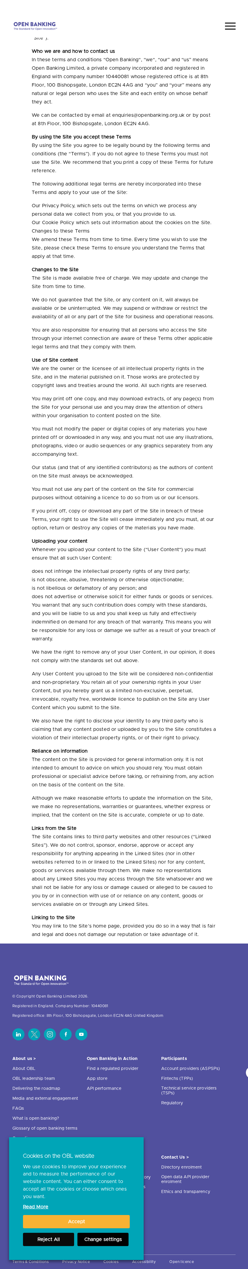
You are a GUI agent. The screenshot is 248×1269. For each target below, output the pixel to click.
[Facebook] (66, 1034)
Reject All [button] (49, 1239)
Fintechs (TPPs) (177, 1079)
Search (224, 7)
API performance (104, 1089)
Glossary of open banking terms (44, 1128)
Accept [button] (76, 1221)
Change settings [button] (103, 1239)
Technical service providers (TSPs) (189, 1090)
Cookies (111, 1262)
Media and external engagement (45, 1098)
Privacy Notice (76, 1262)
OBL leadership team (33, 1079)
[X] (34, 1034)
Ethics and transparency (185, 1192)
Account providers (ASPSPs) (190, 1069)
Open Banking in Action (112, 1059)
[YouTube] (81, 1034)
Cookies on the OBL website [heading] (58, 1156)
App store (97, 1079)
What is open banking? (35, 1118)
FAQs (18, 1108)
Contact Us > (175, 1157)
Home (202, 7)
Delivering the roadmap (36, 1089)
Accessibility (144, 1262)
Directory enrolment (181, 1167)
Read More (35, 1206)
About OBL (23, 1069)
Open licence (181, 1262)
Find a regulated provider (113, 1069)
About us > (24, 1059)
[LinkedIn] (18, 1034)
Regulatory (172, 1103)
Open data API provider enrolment (185, 1179)
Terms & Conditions (30, 1262)
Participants (174, 1059)
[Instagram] (50, 1034)
